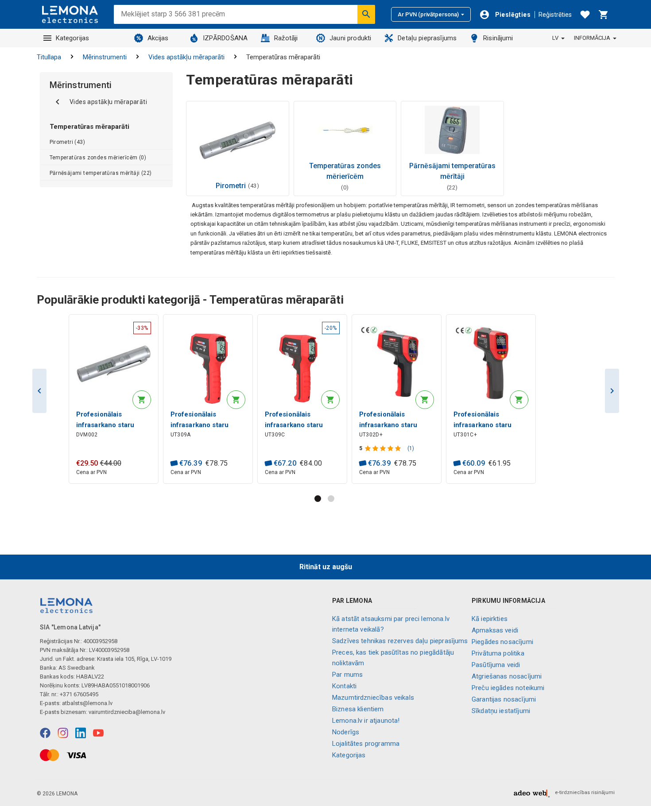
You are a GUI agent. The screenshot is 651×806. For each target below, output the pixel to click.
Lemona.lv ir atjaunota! (365, 721)
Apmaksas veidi (495, 630)
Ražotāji (286, 38)
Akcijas (158, 38)
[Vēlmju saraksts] (585, 14)
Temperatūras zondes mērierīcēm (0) (98, 157)
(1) (410, 448)
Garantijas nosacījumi (504, 699)
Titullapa (49, 57)
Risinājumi (498, 38)
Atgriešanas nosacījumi (507, 676)
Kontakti (344, 686)
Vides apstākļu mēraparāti (186, 57)
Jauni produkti (350, 38)
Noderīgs (345, 732)
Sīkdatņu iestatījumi (501, 711)
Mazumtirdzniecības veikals (373, 698)
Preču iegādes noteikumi (508, 688)
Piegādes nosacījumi (502, 642)
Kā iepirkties (490, 619)
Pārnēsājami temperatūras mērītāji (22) (101, 173)
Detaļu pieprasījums (427, 38)
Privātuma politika (498, 653)
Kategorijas (72, 38)
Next (612, 391)
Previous (39, 391)
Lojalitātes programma (365, 744)
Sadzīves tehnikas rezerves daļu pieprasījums (400, 641)
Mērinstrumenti (105, 57)
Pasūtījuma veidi (496, 665)
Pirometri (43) (67, 142)
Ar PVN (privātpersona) (428, 14)
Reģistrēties (555, 14)
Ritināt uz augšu (325, 567)
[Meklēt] (366, 14)
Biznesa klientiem (358, 709)
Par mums (347, 675)
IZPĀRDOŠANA (225, 38)
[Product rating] (384, 448)
